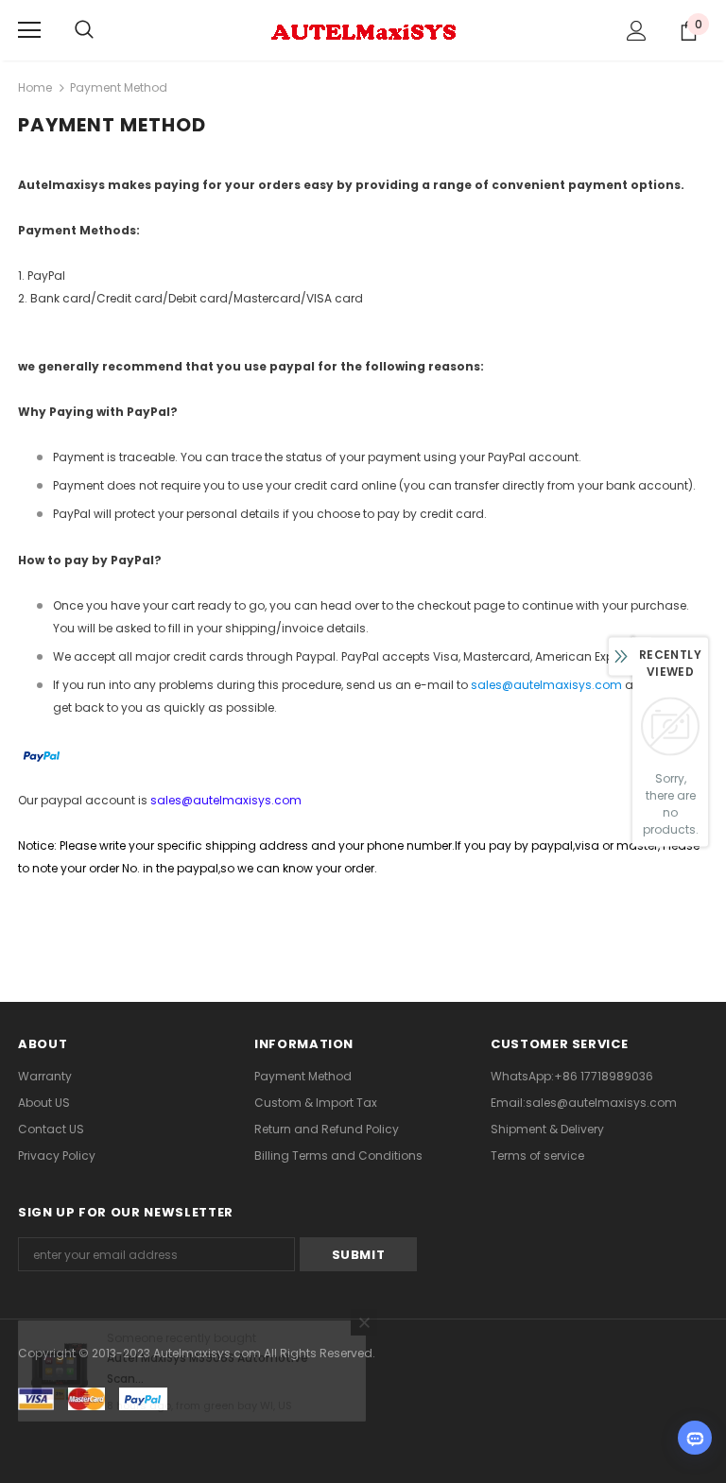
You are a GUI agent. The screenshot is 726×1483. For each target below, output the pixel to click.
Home (35, 87)
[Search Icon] (84, 30)
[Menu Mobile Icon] (29, 30)
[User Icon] (637, 31)
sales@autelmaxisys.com (546, 685)
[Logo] (363, 29)
